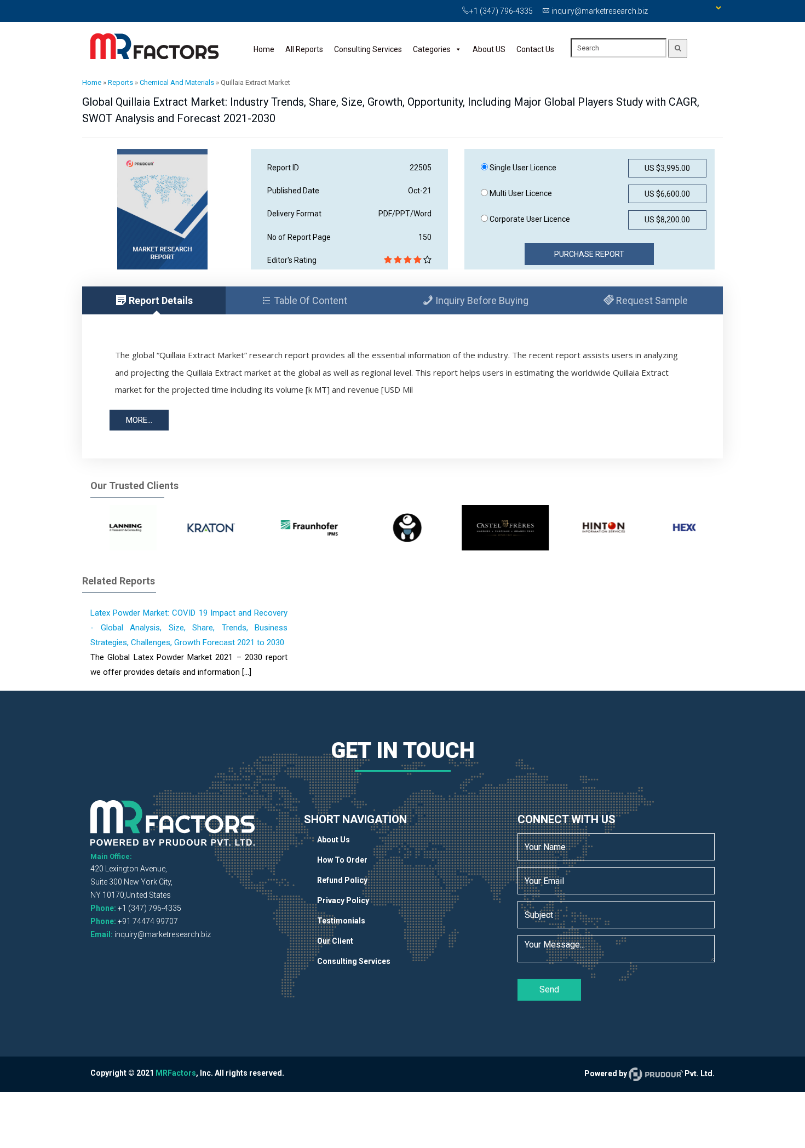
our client (335, 941)
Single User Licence (522, 167)
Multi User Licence (520, 193)
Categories (432, 49)
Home (264, 49)
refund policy (342, 880)
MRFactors (176, 1073)
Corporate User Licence (529, 219)
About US (489, 49)
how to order (342, 860)
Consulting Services (368, 49)
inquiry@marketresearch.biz (162, 934)
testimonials (341, 920)
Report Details (160, 300)
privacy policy (343, 900)
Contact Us (535, 49)
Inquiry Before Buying (480, 300)
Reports (120, 82)
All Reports (304, 49)
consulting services (353, 961)
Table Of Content (309, 300)
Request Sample (651, 300)
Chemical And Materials (177, 82)
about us (333, 839)
